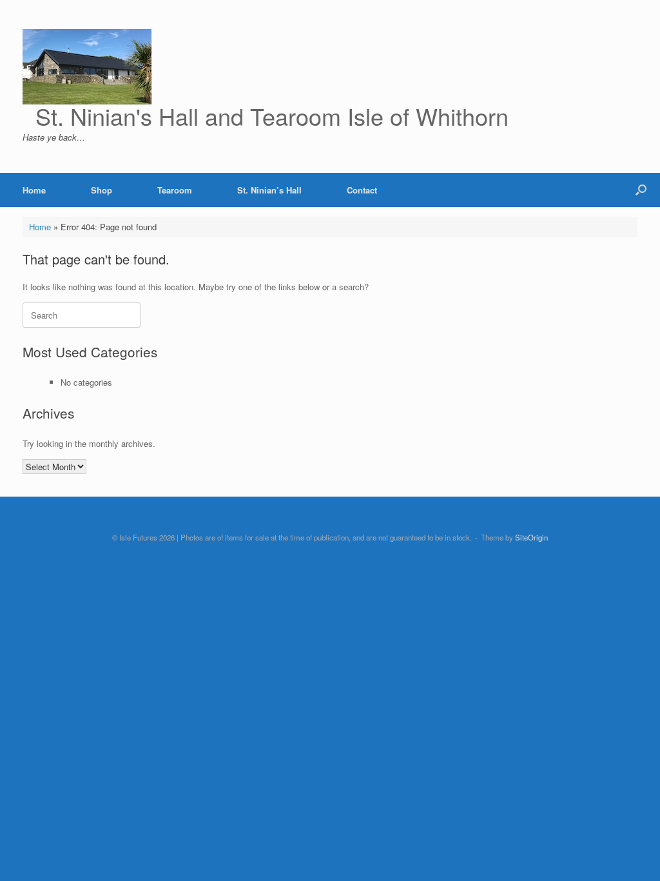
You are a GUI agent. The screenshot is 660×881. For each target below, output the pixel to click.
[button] (641, 190)
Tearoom (174, 190)
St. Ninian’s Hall (269, 190)
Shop (101, 190)
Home (34, 190)
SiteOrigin (531, 537)
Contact (362, 190)
